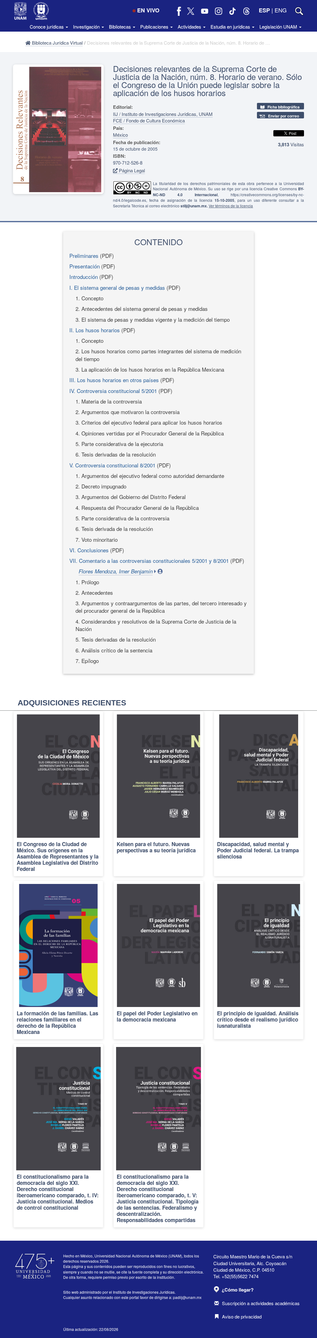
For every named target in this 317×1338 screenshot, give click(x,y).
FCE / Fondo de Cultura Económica (149, 120)
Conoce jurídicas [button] (47, 26)
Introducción (83, 276)
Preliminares (83, 255)
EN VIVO (148, 10)
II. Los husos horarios (94, 330)
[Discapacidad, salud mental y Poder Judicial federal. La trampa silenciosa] (258, 793)
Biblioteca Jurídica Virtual (57, 42)
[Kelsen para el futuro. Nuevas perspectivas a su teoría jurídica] (158, 793)
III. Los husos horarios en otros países (114, 380)
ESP (264, 10)
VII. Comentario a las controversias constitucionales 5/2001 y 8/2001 (149, 560)
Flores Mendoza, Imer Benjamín (116, 571)
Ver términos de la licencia (231, 205)
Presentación (84, 266)
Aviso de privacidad (242, 1316)
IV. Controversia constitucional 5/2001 (113, 391)
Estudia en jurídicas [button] (231, 26)
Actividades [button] (190, 26)
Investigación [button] (87, 26)
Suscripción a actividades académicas (261, 1303)
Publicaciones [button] (155, 26)
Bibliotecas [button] (120, 26)
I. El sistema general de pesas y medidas (117, 287)
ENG (281, 10)
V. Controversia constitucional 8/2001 (112, 465)
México (120, 134)
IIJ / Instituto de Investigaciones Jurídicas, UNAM (163, 114)
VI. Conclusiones (89, 550)
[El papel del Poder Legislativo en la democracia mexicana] (158, 960)
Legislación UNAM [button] (278, 26)
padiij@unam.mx (187, 1297)
